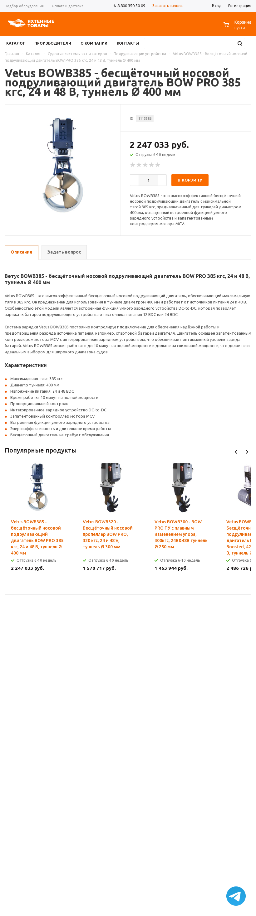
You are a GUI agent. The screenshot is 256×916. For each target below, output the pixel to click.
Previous (236, 451)
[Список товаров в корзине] (238, 27)
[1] (133, 165)
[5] (158, 165)
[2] (139, 165)
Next (246, 451)
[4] (152, 165)
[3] (145, 165)
